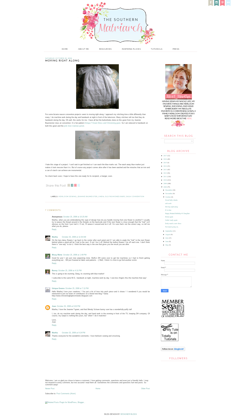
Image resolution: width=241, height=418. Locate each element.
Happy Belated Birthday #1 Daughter (177, 213)
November (169, 193)
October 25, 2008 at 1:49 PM (74, 255)
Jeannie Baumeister (87, 196)
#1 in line (168, 210)
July (167, 238)
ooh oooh (168, 203)
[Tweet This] (72, 187)
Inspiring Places (131, 49)
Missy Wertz (57, 255)
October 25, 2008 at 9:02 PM (68, 306)
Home (65, 49)
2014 (165, 166)
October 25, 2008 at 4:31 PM (70, 270)
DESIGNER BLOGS (128, 414)
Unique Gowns (58, 288)
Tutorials (156, 49)
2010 (165, 180)
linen (101, 196)
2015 (165, 162)
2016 (165, 159)
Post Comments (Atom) (66, 394)
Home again (169, 217)
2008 (165, 187)
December (169, 190)
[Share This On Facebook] (68, 187)
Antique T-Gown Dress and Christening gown (102, 123)
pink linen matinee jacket (74, 126)
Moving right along (171, 207)
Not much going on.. (172, 227)
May (167, 245)
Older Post (145, 388)
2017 (165, 155)
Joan (54, 306)
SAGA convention (135, 196)
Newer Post (50, 388)
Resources (105, 49)
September (169, 231)
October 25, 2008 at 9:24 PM (73, 333)
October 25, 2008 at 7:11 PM (77, 288)
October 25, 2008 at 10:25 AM (75, 217)
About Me (83, 49)
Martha (55, 237)
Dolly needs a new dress (173, 223)
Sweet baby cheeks (171, 200)
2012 (165, 173)
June (167, 241)
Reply (54, 229)
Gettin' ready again (171, 220)
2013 (165, 169)
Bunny (54, 270)
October (168, 197)
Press (176, 49)
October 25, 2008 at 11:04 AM (74, 237)
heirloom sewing (67, 196)
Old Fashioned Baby (115, 196)
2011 (165, 176)
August (168, 234)
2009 (165, 183)
